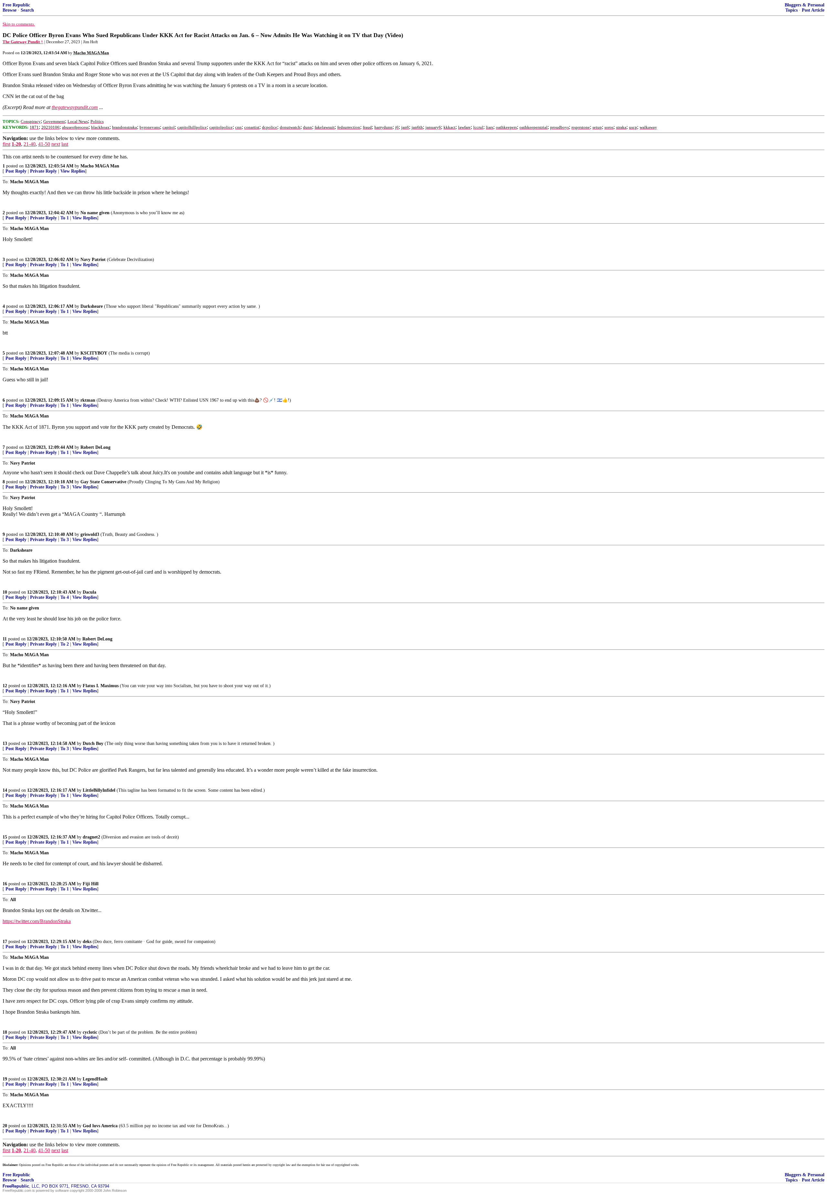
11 (5, 639)
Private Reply (43, 171)
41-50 (44, 144)
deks (87, 941)
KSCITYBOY (93, 353)
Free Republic (16, 5)
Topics (791, 10)
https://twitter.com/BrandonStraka (37, 921)
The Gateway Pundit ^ (23, 41)
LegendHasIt (95, 1079)
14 (5, 790)
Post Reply (15, 171)
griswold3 (89, 534)
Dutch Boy (93, 743)
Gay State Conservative (103, 481)
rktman (87, 400)
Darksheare (91, 306)
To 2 (64, 644)
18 (5, 1032)
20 (5, 1125)
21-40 (30, 144)
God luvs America (100, 1125)
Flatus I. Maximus (101, 685)
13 (5, 743)
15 (5, 837)
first (6, 144)
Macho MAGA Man (99, 166)
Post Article (813, 10)
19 (5, 1079)
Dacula (89, 592)
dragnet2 (91, 837)
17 (5, 941)
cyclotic (90, 1032)
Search (27, 10)
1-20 (16, 144)
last (64, 144)
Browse (9, 10)
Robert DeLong (95, 447)
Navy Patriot (93, 259)
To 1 (64, 218)
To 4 (64, 597)
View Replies (72, 171)
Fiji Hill (91, 883)
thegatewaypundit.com (75, 107)
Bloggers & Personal (804, 5)
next (55, 144)
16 (5, 883)
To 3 (64, 487)
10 (5, 592)
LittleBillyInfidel (99, 790)
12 (5, 685)
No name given (95, 212)
